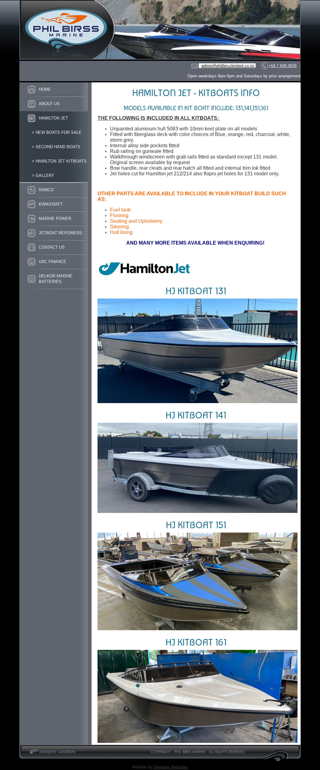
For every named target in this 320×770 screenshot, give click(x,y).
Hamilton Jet (53, 118)
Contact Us (52, 247)
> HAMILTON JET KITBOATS (59, 161)
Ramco (46, 190)
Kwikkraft (51, 204)
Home (45, 89)
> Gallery (43, 175)
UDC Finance (52, 261)
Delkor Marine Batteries (55, 279)
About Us (49, 103)
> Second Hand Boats (56, 146)
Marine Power (55, 218)
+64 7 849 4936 (282, 65)
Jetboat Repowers (60, 233)
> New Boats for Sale (57, 132)
